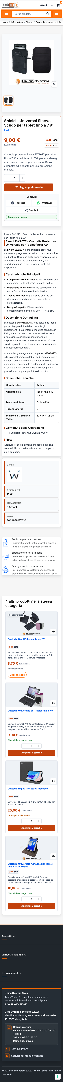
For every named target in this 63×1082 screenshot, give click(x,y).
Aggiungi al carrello (29, 187)
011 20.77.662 (20, 1049)
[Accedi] (43, 5)
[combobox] (28, 14)
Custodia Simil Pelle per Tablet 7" (26, 639)
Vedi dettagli (17, 674)
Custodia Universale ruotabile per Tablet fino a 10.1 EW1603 (30, 865)
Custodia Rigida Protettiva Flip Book (28, 788)
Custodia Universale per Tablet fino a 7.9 (30, 710)
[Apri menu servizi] (57, 14)
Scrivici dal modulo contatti (27, 1055)
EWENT (8, 129)
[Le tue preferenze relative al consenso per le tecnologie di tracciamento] (58, 1077)
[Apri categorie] (6, 14)
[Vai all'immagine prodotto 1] (8, 101)
